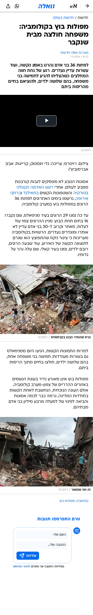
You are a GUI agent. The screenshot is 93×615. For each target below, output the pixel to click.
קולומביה (82, 501)
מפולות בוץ (67, 501)
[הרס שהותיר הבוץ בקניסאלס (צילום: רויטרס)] (46, 303)
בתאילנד (31, 193)
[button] (73, 6)
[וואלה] (46, 6)
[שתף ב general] (8, 6)
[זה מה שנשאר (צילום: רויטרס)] (46, 455)
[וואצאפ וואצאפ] (17, 6)
